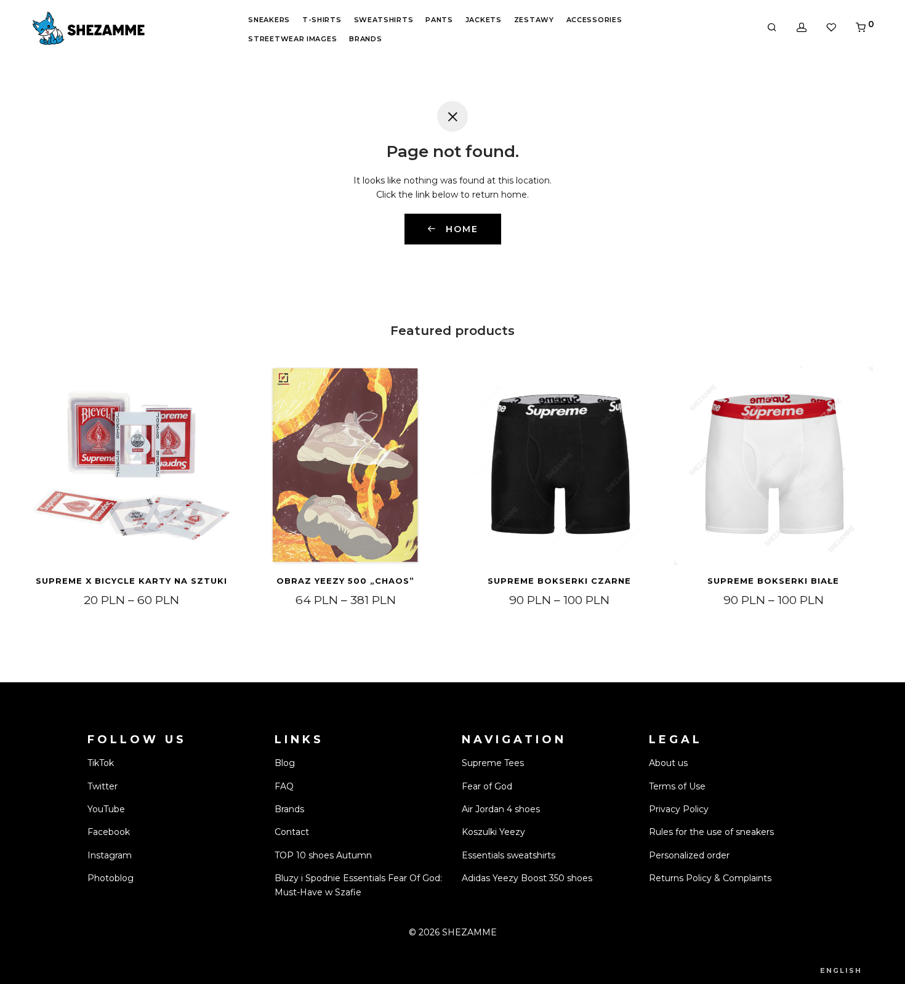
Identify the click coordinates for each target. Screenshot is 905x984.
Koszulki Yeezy (493, 831)
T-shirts (322, 19)
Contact (292, 831)
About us (668, 762)
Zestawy (534, 19)
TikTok (100, 762)
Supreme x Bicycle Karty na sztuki (131, 581)
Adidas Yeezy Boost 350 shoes (527, 878)
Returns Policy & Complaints (710, 878)
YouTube (106, 809)
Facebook (108, 831)
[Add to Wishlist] (215, 380)
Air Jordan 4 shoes (501, 809)
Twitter (102, 786)
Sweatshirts (384, 19)
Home (460, 229)
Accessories (594, 19)
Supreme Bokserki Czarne (559, 581)
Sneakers (269, 19)
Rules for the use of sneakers (711, 831)
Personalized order (689, 855)
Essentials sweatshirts (508, 855)
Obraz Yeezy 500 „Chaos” (345, 581)
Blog (285, 762)
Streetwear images (292, 38)
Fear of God (487, 786)
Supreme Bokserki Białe (773, 581)
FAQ (284, 786)
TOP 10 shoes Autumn (323, 855)
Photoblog (110, 878)
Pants (439, 19)
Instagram (109, 855)
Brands (365, 38)
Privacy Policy (679, 809)
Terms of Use (677, 786)
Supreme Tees (493, 762)
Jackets (483, 19)
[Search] (772, 27)
